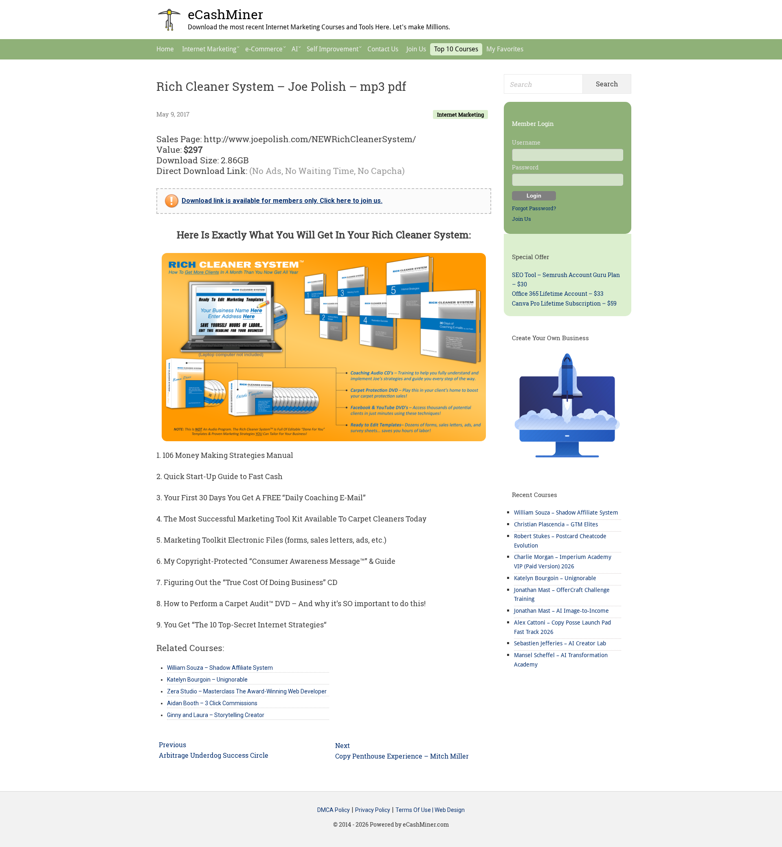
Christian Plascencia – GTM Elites (556, 524)
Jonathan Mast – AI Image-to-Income (561, 610)
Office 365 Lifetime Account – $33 (558, 293)
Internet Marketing (460, 114)
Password (525, 167)
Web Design (450, 810)
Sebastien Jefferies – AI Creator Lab (560, 643)
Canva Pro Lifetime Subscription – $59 (564, 303)
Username (526, 142)
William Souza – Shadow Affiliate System (566, 512)
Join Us (521, 218)
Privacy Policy (372, 810)
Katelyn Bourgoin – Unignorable (555, 578)
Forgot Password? (534, 208)
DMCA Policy (333, 810)
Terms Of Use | (415, 810)
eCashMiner (225, 14)
